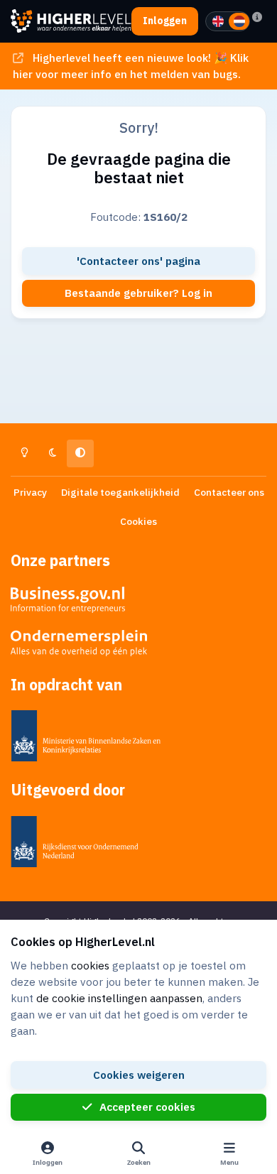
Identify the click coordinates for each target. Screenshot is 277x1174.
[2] (239, 21)
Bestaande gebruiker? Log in (138, 293)
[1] (218, 21)
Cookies (138, 521)
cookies (90, 965)
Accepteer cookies (147, 1106)
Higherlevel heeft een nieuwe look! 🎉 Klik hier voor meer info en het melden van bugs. (130, 65)
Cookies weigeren (139, 1074)
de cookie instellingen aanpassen (119, 998)
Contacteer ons (229, 492)
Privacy (30, 492)
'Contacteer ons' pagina (138, 261)
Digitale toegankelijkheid (120, 492)
